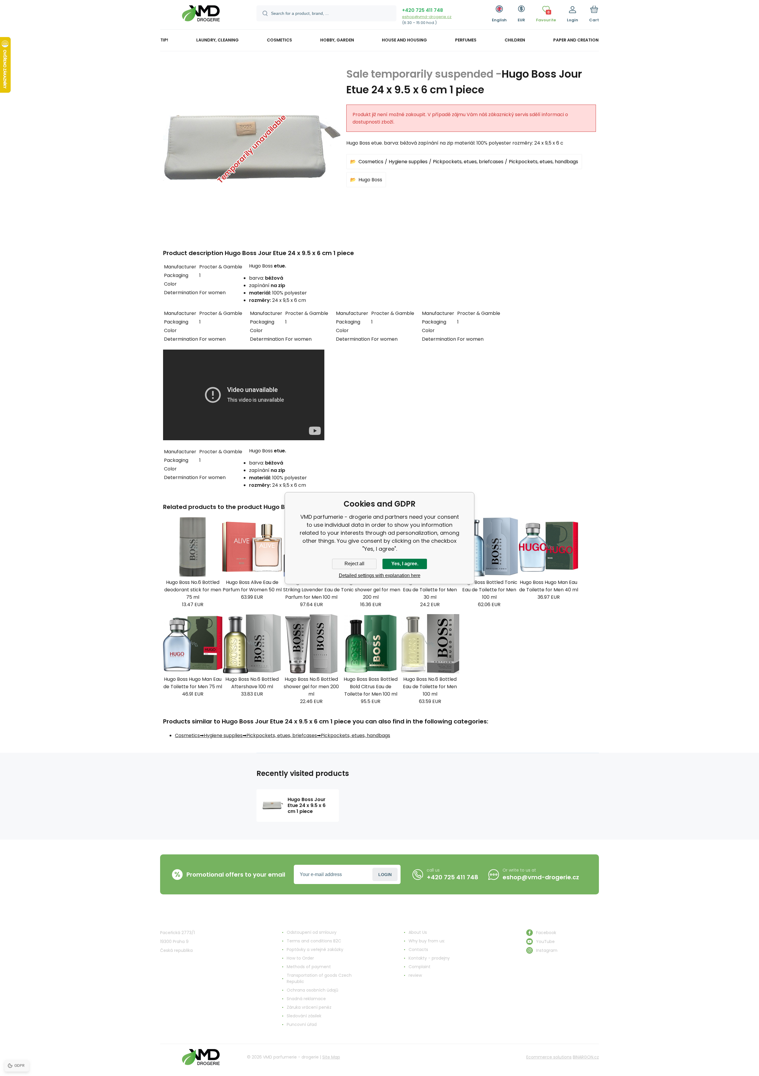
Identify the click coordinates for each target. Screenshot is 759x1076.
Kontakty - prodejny (429, 958)
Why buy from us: (427, 941)
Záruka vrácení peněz (309, 1007)
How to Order (300, 958)
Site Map (331, 1057)
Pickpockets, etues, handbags (543, 161)
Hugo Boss (370, 179)
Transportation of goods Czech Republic (319, 978)
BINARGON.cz (586, 1057)
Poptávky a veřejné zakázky (315, 949)
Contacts (418, 949)
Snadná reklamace (306, 999)
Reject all (354, 563)
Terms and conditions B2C (314, 941)
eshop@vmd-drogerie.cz (427, 17)
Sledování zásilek (304, 1016)
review (415, 975)
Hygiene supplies (408, 161)
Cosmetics (370, 161)
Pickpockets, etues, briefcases (468, 161)
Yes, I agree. (404, 563)
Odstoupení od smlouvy (312, 932)
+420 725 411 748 (422, 10)
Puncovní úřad (302, 1024)
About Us (418, 932)
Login (385, 874)
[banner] (201, 15)
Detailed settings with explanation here (379, 575)
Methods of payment (309, 967)
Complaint (419, 967)
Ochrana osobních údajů (312, 990)
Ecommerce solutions (549, 1057)
